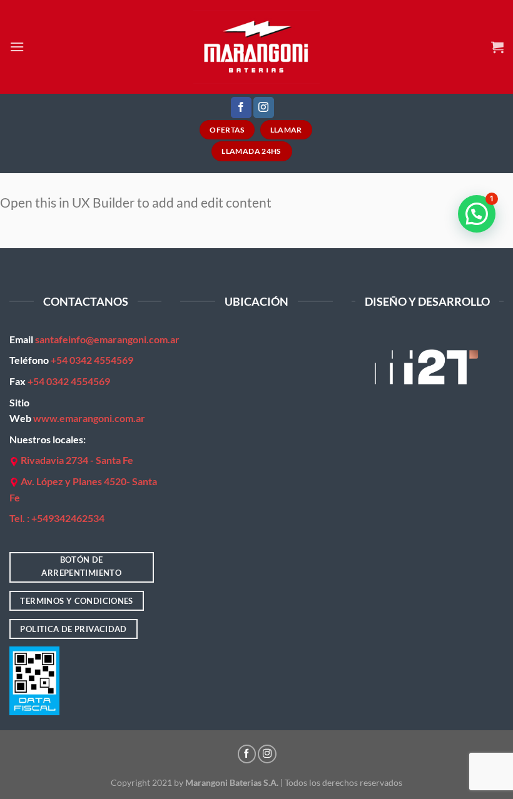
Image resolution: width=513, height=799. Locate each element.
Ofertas (227, 129)
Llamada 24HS (251, 151)
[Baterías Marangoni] (256, 46)
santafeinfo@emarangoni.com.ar (107, 339)
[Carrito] (497, 47)
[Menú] (16, 46)
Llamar (286, 129)
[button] (476, 214)
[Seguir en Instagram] (263, 107)
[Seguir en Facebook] (241, 107)
